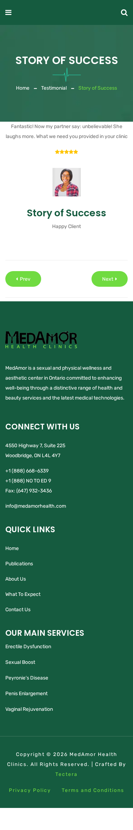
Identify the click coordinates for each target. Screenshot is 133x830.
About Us (15, 579)
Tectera (66, 774)
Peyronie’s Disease (26, 678)
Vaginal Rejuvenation (29, 709)
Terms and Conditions (93, 790)
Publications (19, 564)
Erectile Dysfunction (28, 647)
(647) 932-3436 (34, 491)
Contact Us (18, 610)
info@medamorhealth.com (35, 506)
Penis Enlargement (26, 694)
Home (22, 88)
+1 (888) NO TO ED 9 (28, 481)
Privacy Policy (30, 790)
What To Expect (22, 594)
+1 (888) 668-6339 (27, 471)
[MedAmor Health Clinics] (66, 12)
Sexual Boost (20, 662)
